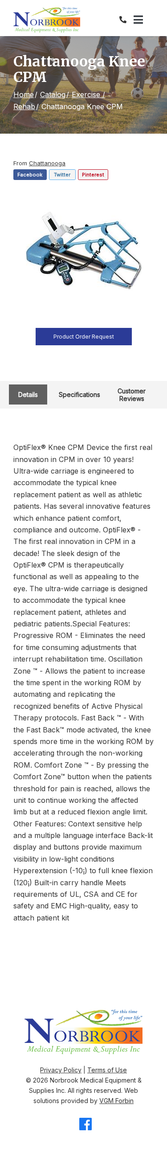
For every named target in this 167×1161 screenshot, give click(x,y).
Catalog (52, 94)
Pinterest (93, 175)
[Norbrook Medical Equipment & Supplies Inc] (46, 20)
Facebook (29, 175)
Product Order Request (83, 336)
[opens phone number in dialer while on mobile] (126, 19)
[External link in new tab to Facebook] (85, 1124)
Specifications (79, 394)
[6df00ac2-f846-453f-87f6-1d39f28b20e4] (84, 252)
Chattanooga (47, 163)
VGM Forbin (116, 1100)
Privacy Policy (60, 1070)
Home (23, 94)
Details (28, 394)
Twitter (62, 175)
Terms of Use (107, 1070)
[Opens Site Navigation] (144, 20)
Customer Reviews (132, 394)
